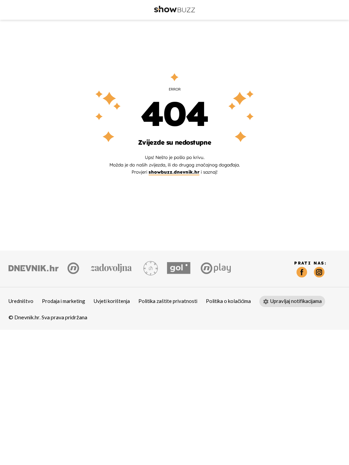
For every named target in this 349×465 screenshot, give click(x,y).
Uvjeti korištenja (112, 301)
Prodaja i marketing (63, 301)
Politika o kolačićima (228, 301)
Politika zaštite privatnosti (167, 301)
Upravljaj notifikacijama (296, 301)
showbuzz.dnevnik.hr (174, 172)
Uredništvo (21, 301)
